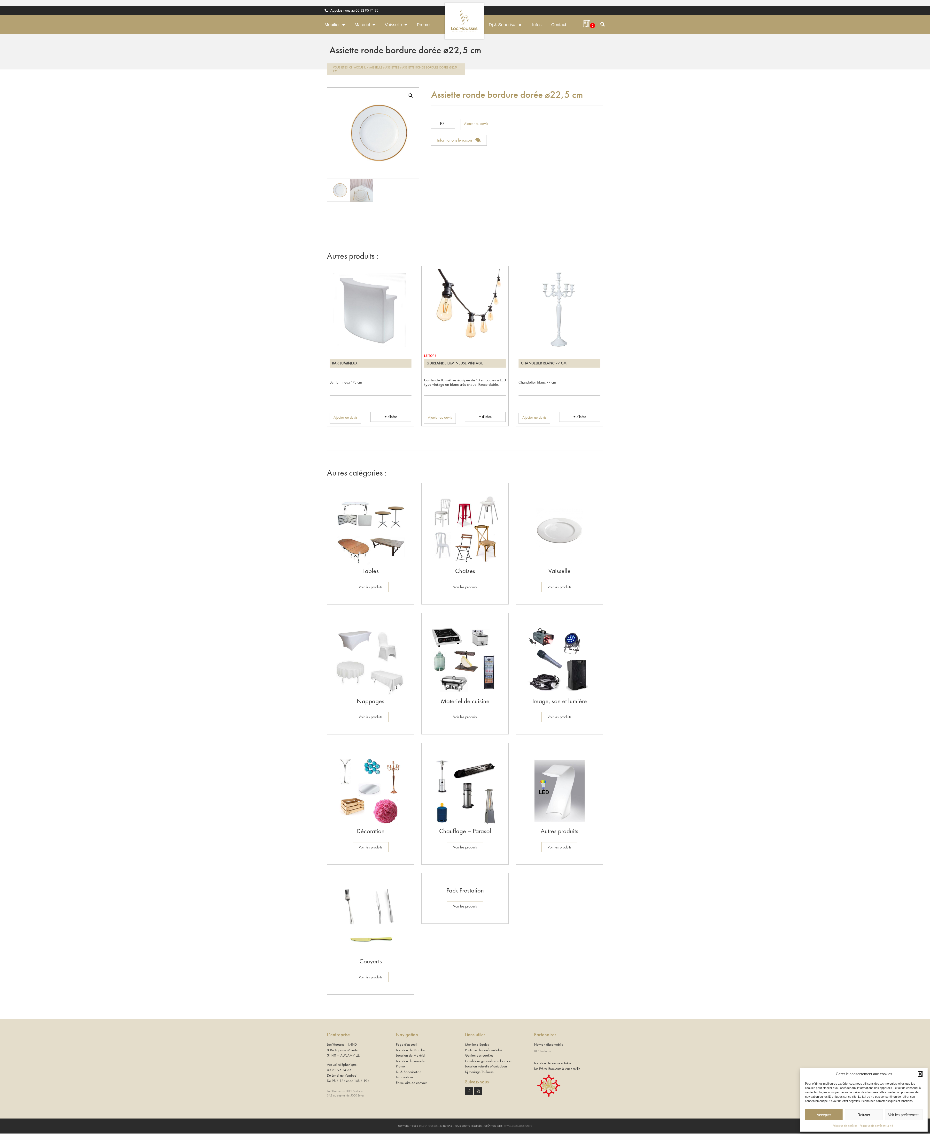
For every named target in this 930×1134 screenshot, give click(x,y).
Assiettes (392, 67)
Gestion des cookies (479, 1055)
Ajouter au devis (476, 123)
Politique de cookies (844, 1125)
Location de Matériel (410, 1055)
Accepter (824, 1115)
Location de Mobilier (410, 1050)
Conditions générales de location (488, 1060)
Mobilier (332, 24)
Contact (558, 24)
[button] (920, 1074)
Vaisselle (393, 24)
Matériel (362, 24)
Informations (404, 1077)
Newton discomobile (548, 1044)
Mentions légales (477, 1044)
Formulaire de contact (411, 1082)
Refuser (864, 1115)
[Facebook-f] (469, 1091)
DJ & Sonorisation (408, 1071)
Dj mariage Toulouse (479, 1071)
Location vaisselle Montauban (486, 1066)
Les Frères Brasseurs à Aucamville (557, 1068)
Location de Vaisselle (410, 1060)
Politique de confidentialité (876, 1125)
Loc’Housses (429, 1125)
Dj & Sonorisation (505, 24)
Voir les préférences (904, 1115)
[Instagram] (478, 1091)
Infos (537, 24)
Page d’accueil (406, 1044)
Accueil (360, 67)
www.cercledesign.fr (518, 1125)
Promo (423, 24)
